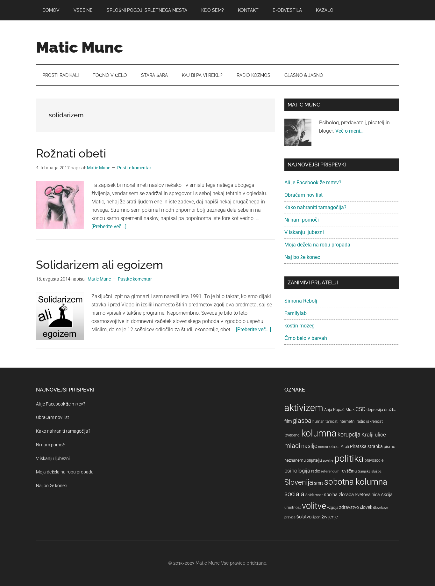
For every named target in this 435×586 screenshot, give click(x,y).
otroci (334, 446)
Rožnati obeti (71, 153)
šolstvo (303, 517)
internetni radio (352, 421)
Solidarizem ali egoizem (99, 264)
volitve (314, 506)
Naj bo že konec (302, 257)
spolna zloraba (339, 494)
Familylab (295, 313)
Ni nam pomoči (301, 220)
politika (349, 458)
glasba (302, 420)
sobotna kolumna (355, 482)
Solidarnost (314, 495)
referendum (330, 471)
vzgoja (332, 507)
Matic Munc (79, 47)
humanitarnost (325, 421)
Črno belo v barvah (305, 338)
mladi (292, 446)
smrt (318, 483)
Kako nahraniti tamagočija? (315, 207)
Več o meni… (349, 131)
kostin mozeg (299, 326)
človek (366, 507)
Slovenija (298, 482)
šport (316, 517)
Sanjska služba (370, 471)
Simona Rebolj (300, 301)
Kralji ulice (373, 434)
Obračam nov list (303, 195)
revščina (348, 470)
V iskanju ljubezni (304, 232)
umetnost (292, 507)
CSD (360, 409)
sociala (294, 494)
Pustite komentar (134, 167)
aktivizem (303, 407)
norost (323, 447)
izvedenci (292, 435)
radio (315, 471)
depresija (375, 409)
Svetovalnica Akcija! (374, 494)
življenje (330, 517)
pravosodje (374, 460)
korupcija (349, 434)
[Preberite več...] (108, 226)
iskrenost (374, 421)
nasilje (309, 446)
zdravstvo (349, 507)
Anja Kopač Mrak (339, 409)
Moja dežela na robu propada (317, 245)
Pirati (344, 446)
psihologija (297, 470)
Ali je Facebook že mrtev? (312, 182)
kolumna (319, 433)
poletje (328, 460)
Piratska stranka (366, 446)
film (288, 421)
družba (390, 409)
